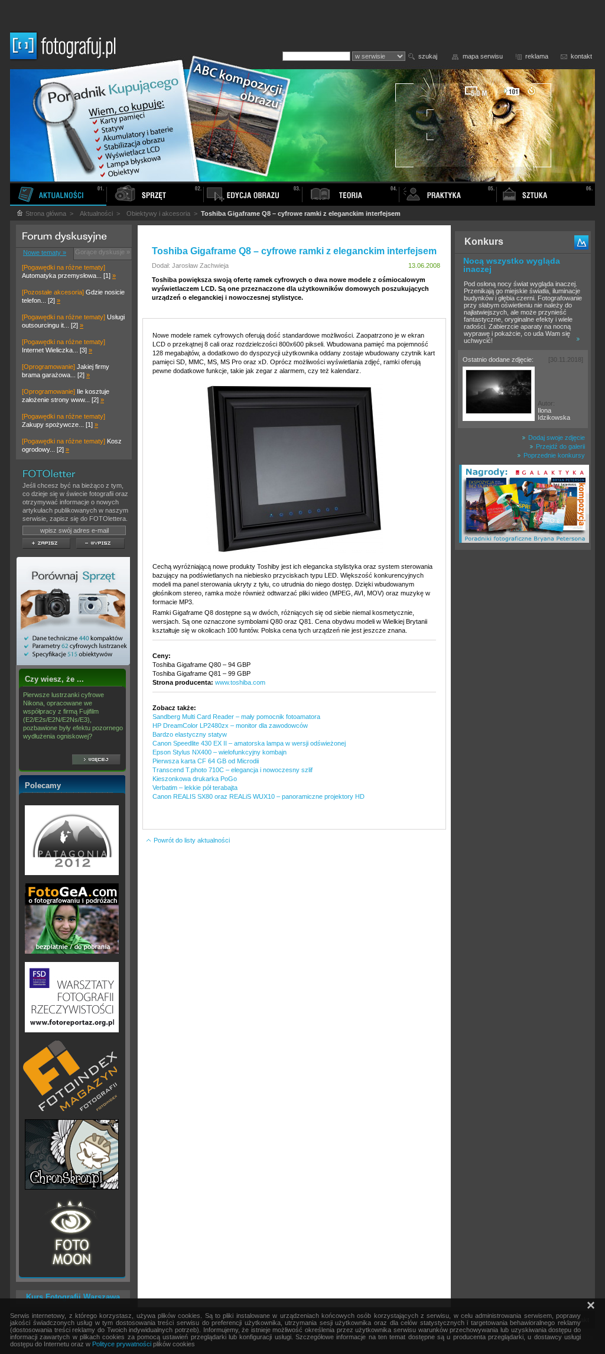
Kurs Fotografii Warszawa (73, 1297)
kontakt (581, 56)
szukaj (427, 56)
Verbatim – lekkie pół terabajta (195, 787)
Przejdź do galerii (559, 446)
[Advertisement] (523, 741)
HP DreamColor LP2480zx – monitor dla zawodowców (230, 725)
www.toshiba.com (240, 682)
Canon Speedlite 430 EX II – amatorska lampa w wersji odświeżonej (249, 743)
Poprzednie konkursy (553, 455)
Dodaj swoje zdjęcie (555, 437)
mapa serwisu (483, 56)
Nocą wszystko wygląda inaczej (511, 265)
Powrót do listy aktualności (191, 840)
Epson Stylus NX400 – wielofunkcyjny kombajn (219, 752)
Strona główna (45, 213)
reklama (536, 56)
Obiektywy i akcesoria (158, 213)
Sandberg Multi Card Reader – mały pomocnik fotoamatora (236, 716)
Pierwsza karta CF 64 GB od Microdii (205, 761)
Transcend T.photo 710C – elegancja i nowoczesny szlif (232, 769)
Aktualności (96, 213)
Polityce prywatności (121, 1343)
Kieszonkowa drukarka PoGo (194, 778)
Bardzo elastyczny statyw (189, 734)
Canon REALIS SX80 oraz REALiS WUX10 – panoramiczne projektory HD (258, 796)
